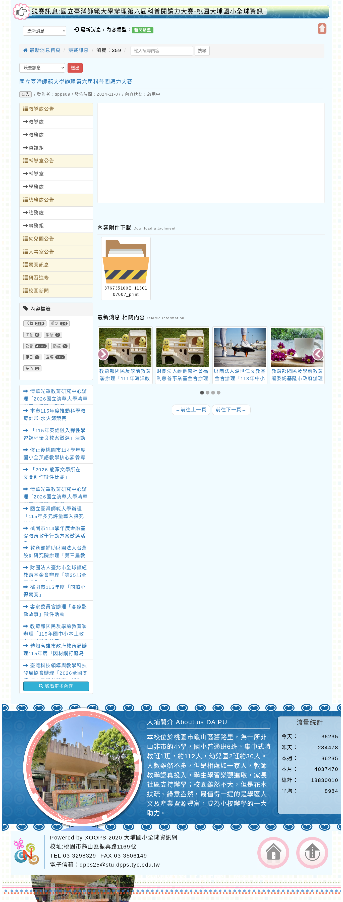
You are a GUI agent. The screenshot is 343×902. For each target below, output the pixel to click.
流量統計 (310, 722)
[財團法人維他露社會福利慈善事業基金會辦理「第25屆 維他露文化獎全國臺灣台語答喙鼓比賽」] (125, 347)
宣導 (50, 357)
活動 (29, 323)
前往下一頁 (231, 409)
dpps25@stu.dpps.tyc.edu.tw (120, 865)
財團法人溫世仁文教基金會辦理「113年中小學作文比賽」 (182, 378)
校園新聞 (39, 291)
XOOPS (96, 837)
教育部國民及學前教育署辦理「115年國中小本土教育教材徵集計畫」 (55, 634)
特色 (29, 368)
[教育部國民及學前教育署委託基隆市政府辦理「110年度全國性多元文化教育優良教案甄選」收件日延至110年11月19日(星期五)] (240, 347)
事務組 (36, 226)
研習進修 (39, 277)
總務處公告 (41, 200)
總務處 (36, 212)
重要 (55, 323)
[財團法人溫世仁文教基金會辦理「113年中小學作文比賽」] (182, 347)
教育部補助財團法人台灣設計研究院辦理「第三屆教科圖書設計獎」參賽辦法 (55, 555)
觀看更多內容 (58, 686)
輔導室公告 (41, 160)
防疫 (57, 346)
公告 (25, 94)
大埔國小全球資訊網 (150, 837)
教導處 (36, 122)
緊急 (50, 335)
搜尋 (202, 50)
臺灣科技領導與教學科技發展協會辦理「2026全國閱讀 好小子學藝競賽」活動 (55, 673)
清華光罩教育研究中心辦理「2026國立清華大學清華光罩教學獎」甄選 (55, 399)
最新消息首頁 (44, 50)
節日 (29, 357)
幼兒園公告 (41, 239)
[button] (203, 393)
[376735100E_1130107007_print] (125, 261)
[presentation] (104, 355)
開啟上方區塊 (322, 28)
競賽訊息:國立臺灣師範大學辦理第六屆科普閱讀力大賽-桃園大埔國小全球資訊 (147, 11)
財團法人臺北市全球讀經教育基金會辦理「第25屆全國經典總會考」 (55, 575)
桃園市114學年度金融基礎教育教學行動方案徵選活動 (54, 536)
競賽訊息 (78, 50)
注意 (29, 335)
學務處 (36, 187)
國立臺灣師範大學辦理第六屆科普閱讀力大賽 (76, 82)
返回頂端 (312, 853)
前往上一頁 (191, 409)
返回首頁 (273, 853)
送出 (75, 67)
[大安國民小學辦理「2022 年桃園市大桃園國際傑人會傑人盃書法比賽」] (297, 347)
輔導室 (36, 174)
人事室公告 (41, 252)
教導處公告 (41, 109)
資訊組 (36, 148)
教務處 (36, 135)
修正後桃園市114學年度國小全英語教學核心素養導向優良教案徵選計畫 (54, 457)
